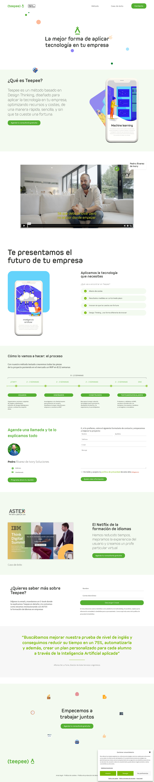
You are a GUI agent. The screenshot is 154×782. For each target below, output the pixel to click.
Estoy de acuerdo (40, 545)
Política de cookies (113, 778)
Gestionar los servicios (107, 768)
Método (95, 6)
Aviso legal (59, 775)
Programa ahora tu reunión (22, 480)
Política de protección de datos (127, 778)
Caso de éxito (117, 6)
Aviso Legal (139, 778)
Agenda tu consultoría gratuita (24, 123)
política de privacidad (110, 472)
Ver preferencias (142, 773)
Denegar (125, 773)
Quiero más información (94, 479)
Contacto (139, 6)
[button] (150, 752)
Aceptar (108, 773)
